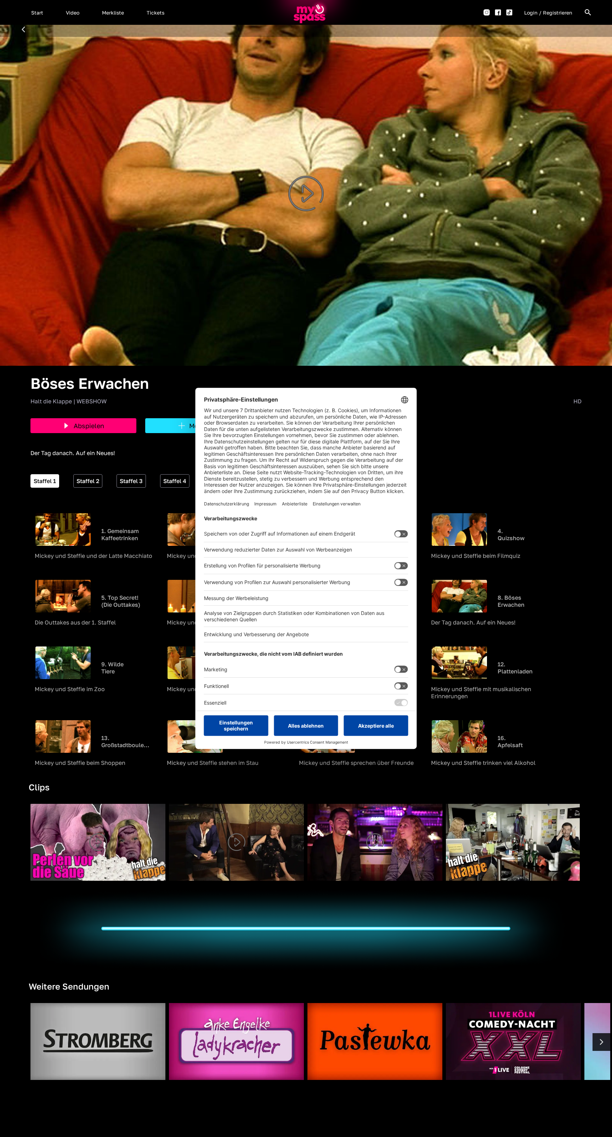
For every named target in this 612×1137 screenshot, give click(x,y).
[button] (37, 12)
